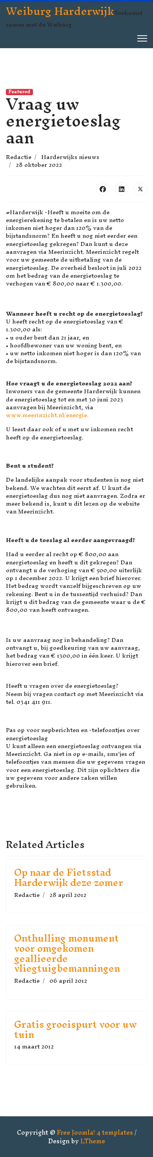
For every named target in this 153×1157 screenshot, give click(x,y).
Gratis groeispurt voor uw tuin (75, 1029)
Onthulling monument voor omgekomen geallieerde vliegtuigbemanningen (67, 953)
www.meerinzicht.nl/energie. (47, 415)
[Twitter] (140, 188)
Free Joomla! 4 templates (95, 1132)
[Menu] (142, 38)
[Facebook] (102, 188)
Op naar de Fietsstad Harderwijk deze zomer (68, 877)
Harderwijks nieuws (70, 156)
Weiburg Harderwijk (60, 11)
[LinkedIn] (121, 188)
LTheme (92, 1141)
